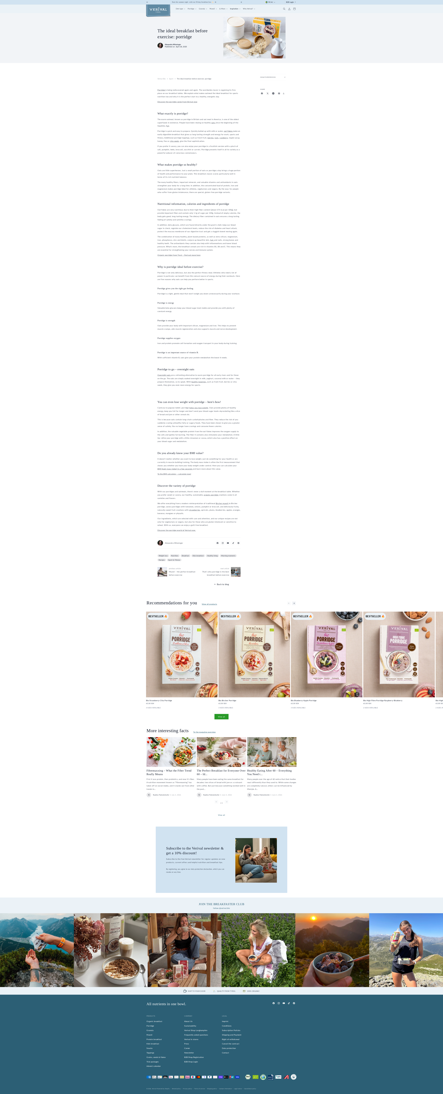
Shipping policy (212, 1088)
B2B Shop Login (191, 1061)
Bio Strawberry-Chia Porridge (159, 700)
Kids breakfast (198, 556)
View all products (209, 604)
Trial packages (153, 1061)
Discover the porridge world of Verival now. (176, 530)
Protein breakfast (154, 1039)
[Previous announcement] (147, 2)
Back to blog (223, 584)
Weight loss (163, 556)
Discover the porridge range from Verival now (177, 102)
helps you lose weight (198, 408)
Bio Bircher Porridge (227, 700)
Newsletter (189, 1052)
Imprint (225, 1021)
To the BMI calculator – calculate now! (174, 474)
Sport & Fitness (174, 560)
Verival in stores (191, 1039)
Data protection (229, 1048)
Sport (171, 79)
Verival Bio (161, 79)
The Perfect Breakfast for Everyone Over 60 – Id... (221, 772)
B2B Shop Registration (194, 1057)
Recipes (162, 560)
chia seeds (174, 141)
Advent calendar (154, 1066)
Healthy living (212, 556)
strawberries (194, 510)
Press (186, 1044)
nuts (216, 138)
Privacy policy (187, 1088)
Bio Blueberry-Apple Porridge (304, 700)
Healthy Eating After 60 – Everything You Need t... (269, 772)
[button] (180, 8)
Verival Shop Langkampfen (195, 1030)
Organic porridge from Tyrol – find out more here (179, 255)
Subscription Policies (231, 1030)
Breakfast (185, 556)
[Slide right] (293, 603)
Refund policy (176, 1088)
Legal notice (238, 1088)
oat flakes (228, 131)
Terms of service (199, 1088)
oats (213, 122)
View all (221, 717)
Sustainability (190, 1026)
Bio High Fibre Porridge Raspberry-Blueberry (382, 700)
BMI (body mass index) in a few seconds (175, 469)
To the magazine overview (204, 732)
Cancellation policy (250, 1088)
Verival (154, 1088)
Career (187, 1048)
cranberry (224, 138)
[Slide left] (288, 603)
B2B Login (290, 2)
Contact (225, 1052)
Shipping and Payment (231, 1035)
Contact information (225, 1088)
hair (212, 240)
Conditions (227, 1026)
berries (211, 138)
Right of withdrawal (230, 1039)
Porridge (161, 90)
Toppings (150, 1052)
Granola (150, 1030)
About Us (188, 1021)
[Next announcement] (241, 2)
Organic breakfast (154, 1021)
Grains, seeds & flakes (156, 1057)
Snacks (150, 1048)
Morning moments (228, 556)
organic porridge (211, 495)
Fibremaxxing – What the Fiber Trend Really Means (169, 772)
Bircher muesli (222, 503)
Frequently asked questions (196, 1035)
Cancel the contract (230, 1044)
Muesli (149, 1035)
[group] (37, 950)
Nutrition (174, 556)
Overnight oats (164, 375)
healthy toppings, (199, 382)
